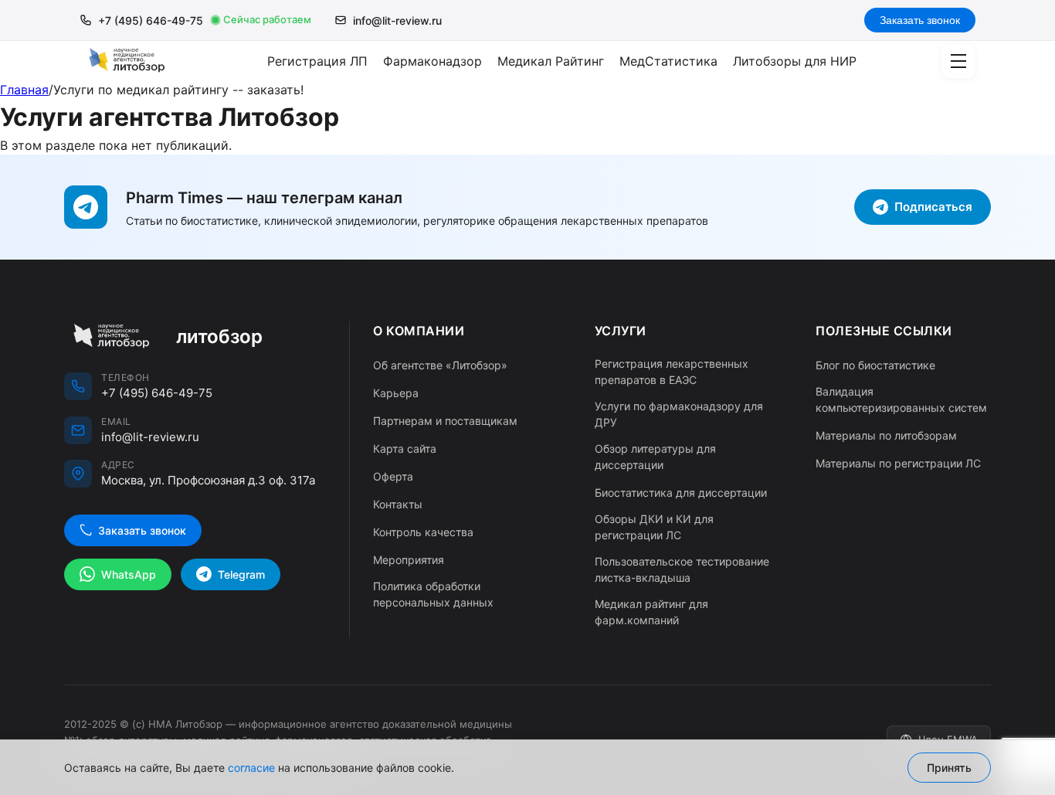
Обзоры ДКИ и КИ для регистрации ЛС (654, 527)
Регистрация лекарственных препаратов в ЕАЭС (671, 371)
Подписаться (933, 206)
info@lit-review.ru (397, 20)
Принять (949, 767)
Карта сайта (404, 448)
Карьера (396, 392)
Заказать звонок (920, 20)
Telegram (241, 574)
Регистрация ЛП (317, 61)
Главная (24, 89)
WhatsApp (128, 574)
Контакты (397, 504)
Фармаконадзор (432, 61)
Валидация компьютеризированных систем (901, 399)
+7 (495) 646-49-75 (150, 20)
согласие (251, 767)
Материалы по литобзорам (886, 435)
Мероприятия (408, 559)
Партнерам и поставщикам (445, 420)
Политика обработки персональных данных (433, 594)
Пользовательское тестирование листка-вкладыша (682, 569)
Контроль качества (423, 531)
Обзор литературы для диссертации (655, 456)
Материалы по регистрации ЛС (898, 463)
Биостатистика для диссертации (681, 492)
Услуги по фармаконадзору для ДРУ (679, 414)
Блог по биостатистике (875, 365)
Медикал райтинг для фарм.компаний (651, 612)
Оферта (393, 476)
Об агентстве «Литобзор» (440, 365)
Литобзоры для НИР (795, 61)
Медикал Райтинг (550, 61)
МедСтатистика (668, 61)
